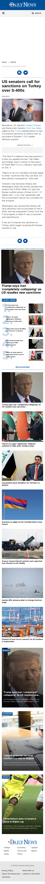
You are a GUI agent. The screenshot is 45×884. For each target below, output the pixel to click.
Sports (34, 851)
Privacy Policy (7, 871)
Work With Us (28, 871)
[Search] (33, 13)
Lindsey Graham (33, 125)
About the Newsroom (11, 874)
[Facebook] (19, 72)
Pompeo (20, 165)
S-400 (25, 137)
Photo (20, 854)
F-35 (40, 192)
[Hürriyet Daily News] (22, 5)
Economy (22, 848)
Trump (18, 131)
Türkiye (7, 848)
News (4, 62)
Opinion (34, 848)
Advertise (6, 877)
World (13, 62)
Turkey (17, 195)
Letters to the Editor (31, 874)
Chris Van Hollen (34, 128)
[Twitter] (25, 72)
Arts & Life (22, 851)
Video (6, 854)
